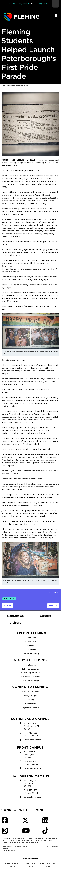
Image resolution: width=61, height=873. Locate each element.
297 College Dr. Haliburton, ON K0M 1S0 (30, 783)
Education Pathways (30, 680)
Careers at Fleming (30, 653)
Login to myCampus (30, 707)
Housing (30, 699)
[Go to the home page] (21, 17)
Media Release (9, 598)
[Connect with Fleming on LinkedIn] (46, 822)
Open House (30, 638)
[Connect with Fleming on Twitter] (26, 822)
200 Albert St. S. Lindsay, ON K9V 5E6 (30, 754)
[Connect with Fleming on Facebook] (5, 822)
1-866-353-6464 (31, 735)
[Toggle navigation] (56, 15)
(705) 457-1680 (30, 790)
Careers (49, 616)
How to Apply (30, 665)
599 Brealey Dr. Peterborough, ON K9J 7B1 (32, 726)
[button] (55, 4)
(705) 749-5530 (30, 733)
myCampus (24, 3)
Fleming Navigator (30, 695)
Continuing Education (30, 672)
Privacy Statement (52, 847)
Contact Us (15, 616)
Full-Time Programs (30, 669)
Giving (12, 3)
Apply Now (42, 3)
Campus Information (32, 739)
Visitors (15, 623)
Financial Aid (30, 703)
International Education (31, 676)
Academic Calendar (30, 691)
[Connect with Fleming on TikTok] (46, 832)
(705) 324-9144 (30, 761)
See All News (53, 592)
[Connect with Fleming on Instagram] (5, 832)
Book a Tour (30, 641)
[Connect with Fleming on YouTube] (26, 832)
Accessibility (30, 649)
